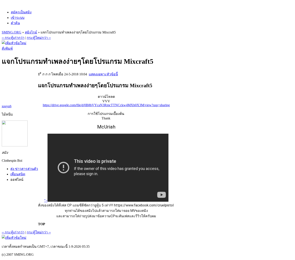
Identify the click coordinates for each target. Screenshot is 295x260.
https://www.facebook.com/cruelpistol (144, 205)
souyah (6, 106)
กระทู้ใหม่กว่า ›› (39, 38)
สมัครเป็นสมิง (21, 12)
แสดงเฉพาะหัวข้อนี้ (103, 74)
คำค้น (15, 23)
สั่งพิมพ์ (7, 48)
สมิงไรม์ (31, 32)
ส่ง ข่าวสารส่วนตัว (24, 169)
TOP (41, 224)
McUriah (106, 127)
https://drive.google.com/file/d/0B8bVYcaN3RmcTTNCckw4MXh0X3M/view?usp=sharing (106, 105)
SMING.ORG (11, 32)
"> (46, 200)
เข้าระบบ (17, 17)
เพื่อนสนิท (17, 174)
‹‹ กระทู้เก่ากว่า (13, 38)
